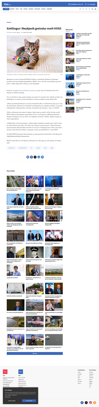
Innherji (91, 372)
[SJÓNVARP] (86, 9)
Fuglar (52, 148)
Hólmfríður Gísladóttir (12, 32)
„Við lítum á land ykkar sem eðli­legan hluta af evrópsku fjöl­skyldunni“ (34, 190)
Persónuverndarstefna (8, 380)
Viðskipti (80, 374)
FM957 (90, 383)
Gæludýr (38, 148)
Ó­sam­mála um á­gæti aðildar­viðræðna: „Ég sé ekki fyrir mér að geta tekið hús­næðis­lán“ (15, 349)
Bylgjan (91, 381)
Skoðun (79, 379)
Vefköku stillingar (12, 400)
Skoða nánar (7, 396)
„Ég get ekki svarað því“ (12, 277)
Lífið (79, 377)
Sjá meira (35, 353)
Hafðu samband (22, 381)
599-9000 (7, 386)
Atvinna (91, 376)
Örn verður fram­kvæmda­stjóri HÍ (15, 312)
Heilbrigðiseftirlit (23, 148)
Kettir (45, 148)
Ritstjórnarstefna (22, 383)
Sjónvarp (80, 381)
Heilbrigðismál (11, 148)
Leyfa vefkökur (29, 400)
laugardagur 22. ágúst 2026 (77, 4)
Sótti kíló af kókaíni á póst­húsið (14, 296)
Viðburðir (91, 377)
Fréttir (79, 372)
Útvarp (79, 383)
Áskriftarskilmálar (22, 385)
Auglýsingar (21, 379)
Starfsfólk (20, 387)
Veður (90, 379)
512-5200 (23, 377)
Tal (90, 387)
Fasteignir (91, 374)
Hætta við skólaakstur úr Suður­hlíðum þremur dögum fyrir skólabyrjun (14, 261)
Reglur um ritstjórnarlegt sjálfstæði (8, 378)
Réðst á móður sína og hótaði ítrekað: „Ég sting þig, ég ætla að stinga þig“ (14, 225)
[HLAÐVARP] (83, 9)
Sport (79, 376)
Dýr (31, 148)
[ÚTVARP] (89, 9)
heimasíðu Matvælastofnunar (27, 90)
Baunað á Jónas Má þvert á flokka (34, 243)
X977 (90, 385)
